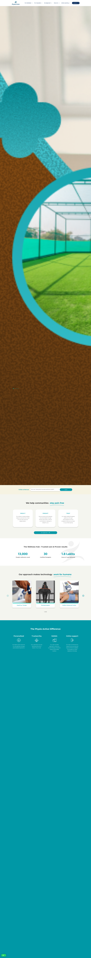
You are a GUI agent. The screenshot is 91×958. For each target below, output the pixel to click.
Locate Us (75, 3)
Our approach (44, 532)
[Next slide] (83, 596)
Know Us (56, 3)
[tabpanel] (45, 245)
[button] (3, 955)
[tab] (13, 388)
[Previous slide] (8, 596)
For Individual (28, 3)
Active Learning (65, 3)
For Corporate (37, 3)
